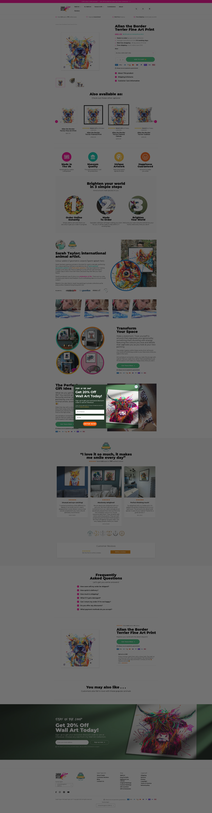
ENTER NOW (90, 424)
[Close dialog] (136, 386)
